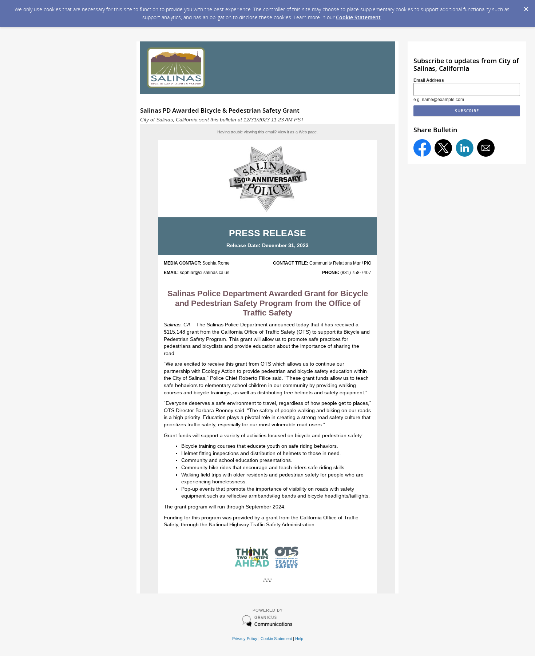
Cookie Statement (358, 17)
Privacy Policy (244, 638)
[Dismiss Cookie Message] (526, 7)
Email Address (428, 80)
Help (299, 638)
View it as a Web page (297, 132)
